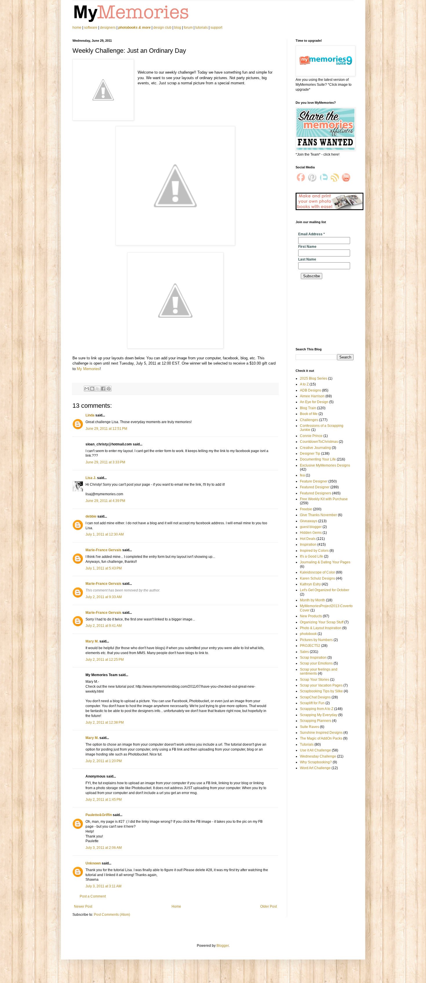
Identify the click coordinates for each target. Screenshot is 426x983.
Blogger (222, 946)
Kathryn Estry (310, 584)
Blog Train (308, 408)
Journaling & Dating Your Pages (325, 562)
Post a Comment (93, 896)
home (77, 28)
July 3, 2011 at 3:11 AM (103, 886)
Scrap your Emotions (316, 663)
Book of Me (309, 414)
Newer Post (83, 906)
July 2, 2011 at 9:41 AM (103, 626)
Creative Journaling (315, 448)
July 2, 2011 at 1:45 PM (103, 800)
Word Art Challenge (315, 768)
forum (188, 28)
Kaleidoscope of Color (317, 572)
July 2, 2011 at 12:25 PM (104, 660)
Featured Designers (315, 493)
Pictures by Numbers (316, 640)
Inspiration (308, 545)
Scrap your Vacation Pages (321, 685)
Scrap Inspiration (313, 658)
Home (176, 906)
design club (162, 28)
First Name (307, 246)
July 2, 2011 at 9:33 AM (103, 597)
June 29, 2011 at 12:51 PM (106, 429)
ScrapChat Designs (315, 697)
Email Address (311, 234)
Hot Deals (308, 539)
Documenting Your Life (318, 459)
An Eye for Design (314, 402)
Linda (89, 415)
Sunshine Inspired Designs (321, 733)
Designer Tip (310, 454)
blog (177, 28)
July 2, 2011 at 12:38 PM (104, 722)
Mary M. (92, 641)
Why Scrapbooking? (316, 762)
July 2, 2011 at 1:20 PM (103, 761)
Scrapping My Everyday (318, 715)
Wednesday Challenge (318, 756)
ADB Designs (310, 390)
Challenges (309, 420)
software (90, 28)
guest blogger (311, 527)
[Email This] (87, 389)
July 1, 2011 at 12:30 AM (104, 534)
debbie (91, 516)
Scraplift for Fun (312, 703)
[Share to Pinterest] (109, 389)
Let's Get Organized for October (324, 590)
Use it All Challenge (315, 750)
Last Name (307, 259)
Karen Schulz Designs (317, 578)
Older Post (268, 906)
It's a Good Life (311, 556)
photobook (308, 634)
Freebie (306, 509)
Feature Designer (313, 481)
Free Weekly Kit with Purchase (324, 499)
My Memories (88, 369)
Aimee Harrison (312, 396)
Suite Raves (309, 727)
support (216, 28)
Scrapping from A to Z (316, 709)
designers (108, 28)
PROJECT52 (310, 646)
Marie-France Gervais (103, 550)
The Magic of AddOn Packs (321, 738)
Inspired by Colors (314, 551)
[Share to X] (98, 389)
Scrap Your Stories (314, 680)
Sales (304, 652)
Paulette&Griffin (98, 815)
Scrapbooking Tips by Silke (321, 691)
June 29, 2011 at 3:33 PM (105, 462)
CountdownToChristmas (319, 442)
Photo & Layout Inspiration (320, 628)
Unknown (93, 863)
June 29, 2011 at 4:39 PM (105, 501)
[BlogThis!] (92, 389)
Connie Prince (311, 436)
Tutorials (307, 744)
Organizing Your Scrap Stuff (321, 622)
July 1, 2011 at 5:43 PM (103, 568)
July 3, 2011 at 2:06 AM (103, 848)
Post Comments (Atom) (112, 915)
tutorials (201, 28)
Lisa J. (90, 478)
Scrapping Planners (315, 721)
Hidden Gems (311, 533)
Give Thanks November (318, 515)
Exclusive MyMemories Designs (325, 465)
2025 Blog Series (313, 378)
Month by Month (312, 600)
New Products (311, 616)
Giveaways (308, 521)
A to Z (304, 384)
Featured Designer (314, 487)
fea (302, 475)
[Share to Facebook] (103, 389)
